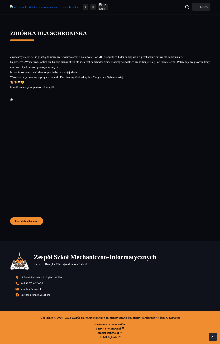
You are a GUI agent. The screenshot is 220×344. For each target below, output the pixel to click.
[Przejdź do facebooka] (85, 7)
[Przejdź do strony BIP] (103, 7)
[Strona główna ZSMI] (44, 7)
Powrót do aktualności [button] (26, 221)
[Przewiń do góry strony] (213, 337)
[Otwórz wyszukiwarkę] (187, 6)
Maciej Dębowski (108, 332)
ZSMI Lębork (109, 337)
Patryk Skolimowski (109, 328)
